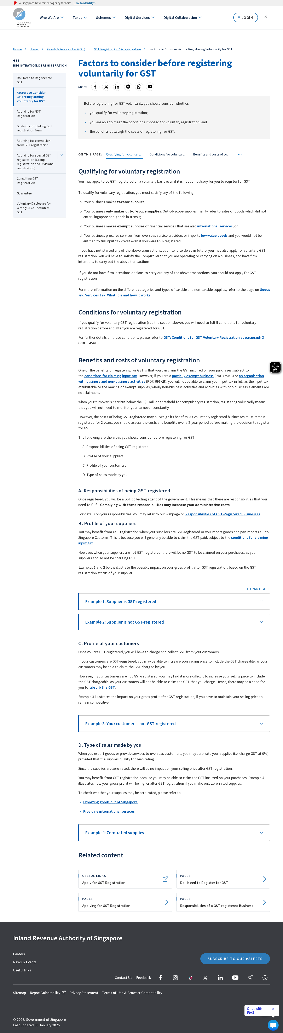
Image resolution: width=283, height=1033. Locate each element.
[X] (106, 87)
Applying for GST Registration (29, 113)
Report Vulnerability (45, 992)
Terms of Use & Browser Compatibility (132, 992)
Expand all (258, 588)
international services (215, 226)
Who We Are (49, 17)
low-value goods (214, 235)
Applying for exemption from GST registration (34, 142)
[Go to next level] (61, 17)
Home (17, 49)
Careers (19, 954)
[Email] (150, 87)
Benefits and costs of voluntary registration (211, 154)
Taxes (77, 17)
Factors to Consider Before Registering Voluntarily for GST (31, 96)
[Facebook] (95, 87)
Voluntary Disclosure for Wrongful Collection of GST (34, 207)
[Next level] (61, 155)
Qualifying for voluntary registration (124, 154)
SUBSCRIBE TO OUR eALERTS (235, 958)
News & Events (24, 962)
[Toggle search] (265, 17)
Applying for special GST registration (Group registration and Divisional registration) (35, 161)
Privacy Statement (83, 992)
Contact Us (123, 977)
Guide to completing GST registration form (34, 128)
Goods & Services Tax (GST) (66, 49)
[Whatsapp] (139, 87)
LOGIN (247, 17)
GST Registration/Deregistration (117, 49)
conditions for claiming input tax (110, 375)
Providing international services (109, 811)
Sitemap (19, 992)
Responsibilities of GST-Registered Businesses (222, 514)
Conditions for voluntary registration (168, 154)
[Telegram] (128, 87)
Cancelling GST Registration (27, 180)
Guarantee (24, 193)
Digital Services (137, 17)
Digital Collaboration (180, 17)
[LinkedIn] (117, 87)
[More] (240, 154)
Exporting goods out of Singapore (110, 802)
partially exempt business (193, 375)
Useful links (22, 970)
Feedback (143, 977)
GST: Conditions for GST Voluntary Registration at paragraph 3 (213, 337)
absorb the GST (102, 687)
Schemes (103, 17)
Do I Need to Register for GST (34, 80)
